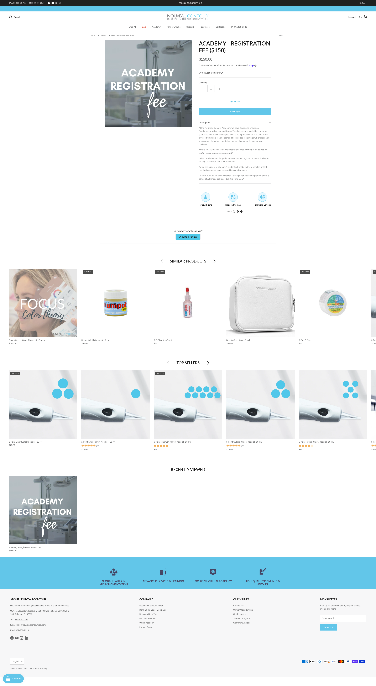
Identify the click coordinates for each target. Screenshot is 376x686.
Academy (156, 27)
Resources (205, 27)
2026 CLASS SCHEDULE (190, 3)
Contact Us (238, 605)
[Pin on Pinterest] (241, 211)
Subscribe (328, 627)
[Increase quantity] (219, 88)
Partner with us (174, 27)
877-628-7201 (21, 3)
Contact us (220, 27)
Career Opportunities (243, 610)
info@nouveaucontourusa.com (31, 625)
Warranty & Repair (241, 623)
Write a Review (191, 238)
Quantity (203, 82)
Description (204, 122)
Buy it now (235, 111)
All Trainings (102, 35)
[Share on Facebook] (238, 211)
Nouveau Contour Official (151, 605)
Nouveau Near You (148, 614)
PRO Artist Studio (239, 27)
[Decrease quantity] (202, 88)
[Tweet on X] (234, 211)
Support (190, 27)
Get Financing (239, 614)
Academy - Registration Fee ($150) (121, 35)
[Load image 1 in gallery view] (148, 83)
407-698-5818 (38, 3)
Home (93, 35)
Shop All (132, 27)
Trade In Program (241, 618)
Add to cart (235, 102)
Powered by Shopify (40, 668)
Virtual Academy (146, 623)
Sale (144, 27)
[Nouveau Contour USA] (188, 17)
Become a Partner (147, 618)
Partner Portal (145, 627)
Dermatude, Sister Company (152, 610)
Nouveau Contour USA (212, 73)
